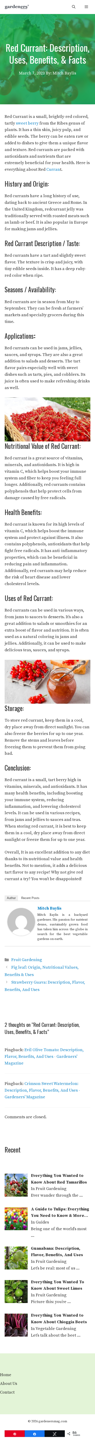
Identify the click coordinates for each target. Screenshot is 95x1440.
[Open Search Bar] (73, 7)
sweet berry (27, 123)
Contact (7, 1392)
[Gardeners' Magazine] (17, 7)
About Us (8, 1383)
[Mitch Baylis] (21, 934)
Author (11, 898)
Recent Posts (30, 898)
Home (5, 1374)
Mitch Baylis (49, 908)
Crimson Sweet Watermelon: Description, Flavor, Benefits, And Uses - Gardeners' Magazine (42, 1090)
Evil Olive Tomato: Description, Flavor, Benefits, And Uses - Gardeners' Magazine (44, 1056)
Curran (53, 169)
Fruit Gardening (26, 959)
